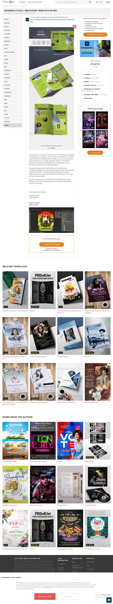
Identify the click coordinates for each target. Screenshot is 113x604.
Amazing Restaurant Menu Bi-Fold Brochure (68, 312)
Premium (100, 2)
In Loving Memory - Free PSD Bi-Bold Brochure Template (14, 403)
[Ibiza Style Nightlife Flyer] (88, 139)
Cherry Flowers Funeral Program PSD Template (97, 312)
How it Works (90, 562)
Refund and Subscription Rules (77, 566)
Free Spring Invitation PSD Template (14, 549)
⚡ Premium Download (51, 244)
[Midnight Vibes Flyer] (88, 120)
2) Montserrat (33, 197)
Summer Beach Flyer (9, 461)
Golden (32, 311)
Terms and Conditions (61, 568)
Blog (73, 562)
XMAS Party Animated (92, 549)
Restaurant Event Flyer (65, 549)
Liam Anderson (95, 81)
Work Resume (62, 505)
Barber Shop (89, 461)
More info (100, 85)
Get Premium (95, 152)
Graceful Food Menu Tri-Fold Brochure (15, 311)
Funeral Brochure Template (39, 402)
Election (60, 461)
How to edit (103, 94)
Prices (88, 565)
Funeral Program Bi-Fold (38, 356)
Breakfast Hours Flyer (9, 505)
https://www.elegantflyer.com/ (52, 582)
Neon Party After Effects (38, 461)
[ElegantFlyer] (8, 2)
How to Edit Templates (35, 2)
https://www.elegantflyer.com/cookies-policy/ (61, 586)
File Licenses (61, 564)
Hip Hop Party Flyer (36, 505)
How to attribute (87, 91)
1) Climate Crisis (34, 195)
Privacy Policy (30, 588)
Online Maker (90, 569)
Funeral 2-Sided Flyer (92, 402)
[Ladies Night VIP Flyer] (102, 139)
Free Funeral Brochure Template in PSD (13, 357)
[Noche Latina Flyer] (102, 120)
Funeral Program (62, 356)
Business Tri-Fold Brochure (66, 402)
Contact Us (75, 571)
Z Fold (94, 74)
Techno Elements (91, 505)
